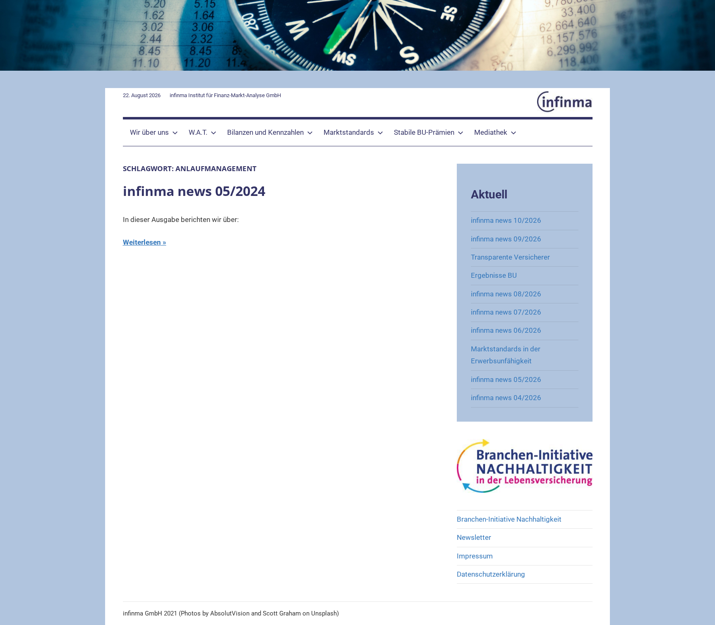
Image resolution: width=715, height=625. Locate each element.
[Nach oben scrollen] (699, 609)
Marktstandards (349, 132)
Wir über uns (149, 132)
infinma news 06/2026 (506, 330)
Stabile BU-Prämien (424, 132)
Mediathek (490, 132)
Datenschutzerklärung (491, 574)
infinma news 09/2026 (506, 239)
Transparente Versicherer (510, 257)
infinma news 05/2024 (194, 191)
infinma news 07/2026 (506, 312)
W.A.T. (198, 132)
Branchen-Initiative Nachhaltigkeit (509, 519)
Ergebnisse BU (494, 275)
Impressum (475, 556)
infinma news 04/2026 (506, 398)
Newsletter (474, 537)
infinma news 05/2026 (506, 379)
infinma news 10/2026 (506, 220)
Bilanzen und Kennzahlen (265, 132)
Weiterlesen (142, 242)
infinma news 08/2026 (506, 294)
